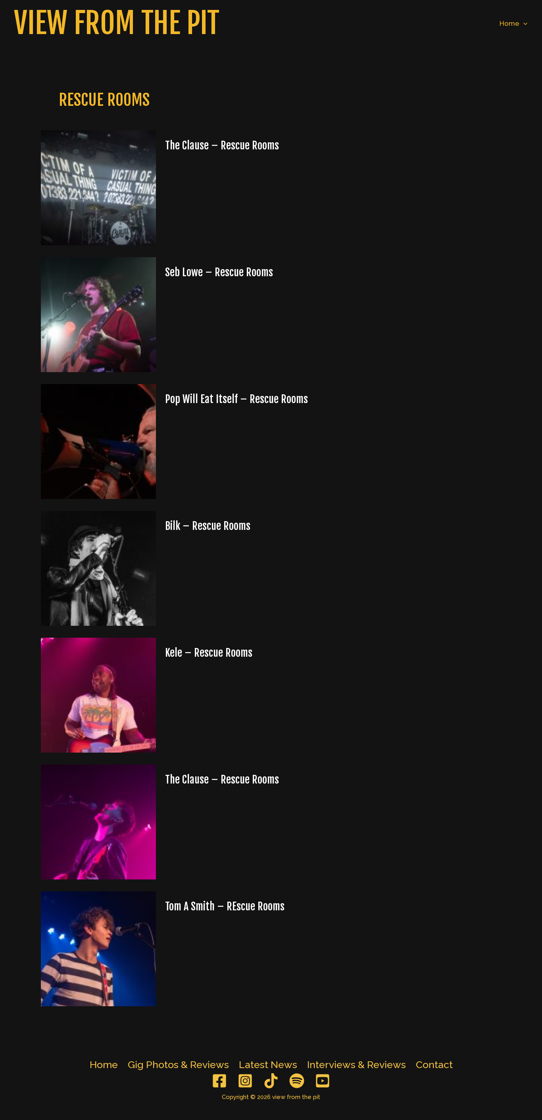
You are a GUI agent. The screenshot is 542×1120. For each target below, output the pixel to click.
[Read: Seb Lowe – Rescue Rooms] (98, 313)
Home (509, 23)
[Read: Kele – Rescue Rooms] (98, 694)
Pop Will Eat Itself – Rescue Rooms (236, 399)
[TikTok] (271, 1080)
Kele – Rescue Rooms (208, 652)
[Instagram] (245, 1080)
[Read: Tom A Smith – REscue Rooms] (98, 948)
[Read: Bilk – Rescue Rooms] (98, 567)
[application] (523, 23)
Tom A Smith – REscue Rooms (224, 906)
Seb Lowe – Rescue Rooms (219, 272)
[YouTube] (322, 1080)
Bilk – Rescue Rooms (207, 526)
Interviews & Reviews (356, 1065)
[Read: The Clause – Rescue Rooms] (98, 187)
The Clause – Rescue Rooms (222, 145)
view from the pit (116, 23)
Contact (434, 1065)
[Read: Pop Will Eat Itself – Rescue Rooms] (98, 440)
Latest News (268, 1065)
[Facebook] (219, 1080)
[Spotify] (296, 1080)
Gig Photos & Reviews (178, 1065)
